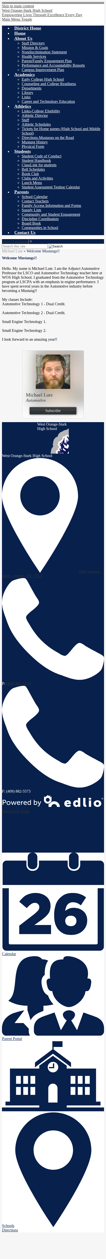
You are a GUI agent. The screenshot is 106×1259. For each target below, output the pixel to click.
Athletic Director (35, 115)
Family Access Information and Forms (51, 205)
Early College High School (43, 79)
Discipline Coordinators (40, 219)
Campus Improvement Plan (43, 70)
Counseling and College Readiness (49, 84)
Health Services (34, 56)
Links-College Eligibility (41, 111)
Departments (31, 88)
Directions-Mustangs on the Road (48, 138)
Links (26, 97)
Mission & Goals (35, 48)
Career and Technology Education (48, 101)
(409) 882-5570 (18, 683)
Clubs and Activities (37, 178)
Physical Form (33, 146)
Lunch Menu (32, 183)
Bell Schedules (33, 169)
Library (27, 93)
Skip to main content (18, 6)
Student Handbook (36, 160)
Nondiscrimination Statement (44, 52)
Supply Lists (31, 210)
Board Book (31, 223)
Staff (25, 120)
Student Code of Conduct (41, 156)
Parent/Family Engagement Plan (47, 61)
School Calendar (35, 197)
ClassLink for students (39, 165)
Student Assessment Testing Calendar (51, 187)
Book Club (30, 174)
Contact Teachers (35, 201)
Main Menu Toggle (17, 19)
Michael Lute (12, 251)
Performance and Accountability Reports (53, 65)
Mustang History (35, 142)
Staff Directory (33, 43)
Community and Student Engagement (51, 214)
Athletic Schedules (36, 124)
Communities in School (40, 228)
